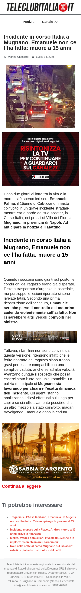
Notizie (28, 22)
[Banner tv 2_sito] (40, 336)
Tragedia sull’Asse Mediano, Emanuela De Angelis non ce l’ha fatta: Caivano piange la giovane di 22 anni (43, 521)
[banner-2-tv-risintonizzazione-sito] (40, 158)
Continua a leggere (21, 486)
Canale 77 (50, 22)
